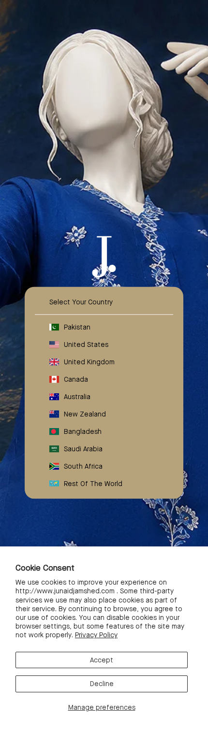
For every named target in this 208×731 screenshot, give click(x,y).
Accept (101, 660)
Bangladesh (83, 431)
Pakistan (77, 326)
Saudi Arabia (83, 448)
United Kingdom (89, 361)
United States (86, 344)
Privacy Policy (96, 635)
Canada (76, 379)
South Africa (83, 466)
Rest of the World (93, 483)
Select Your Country (81, 301)
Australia (77, 396)
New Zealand (85, 413)
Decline (102, 684)
